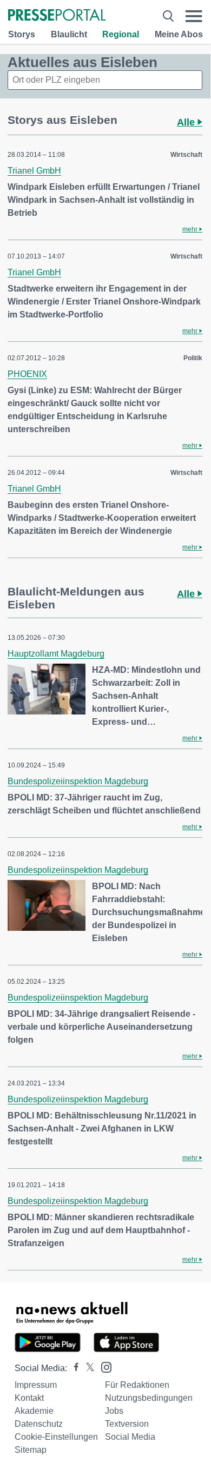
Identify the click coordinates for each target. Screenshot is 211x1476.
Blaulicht (69, 34)
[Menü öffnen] (194, 16)
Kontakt (29, 1397)
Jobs (114, 1410)
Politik (192, 358)
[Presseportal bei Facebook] (73, 1368)
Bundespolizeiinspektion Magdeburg (78, 781)
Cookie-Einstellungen (56, 1436)
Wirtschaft (186, 154)
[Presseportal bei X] (87, 1368)
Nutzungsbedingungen (149, 1397)
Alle (187, 122)
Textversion (127, 1423)
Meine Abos (179, 34)
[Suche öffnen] (168, 16)
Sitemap (31, 1449)
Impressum (36, 1384)
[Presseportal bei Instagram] (103, 1366)
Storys (21, 34)
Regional (120, 34)
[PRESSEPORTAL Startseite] (57, 15)
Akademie (34, 1410)
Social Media (130, 1436)
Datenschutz (39, 1423)
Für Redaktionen (137, 1384)
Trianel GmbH (34, 170)
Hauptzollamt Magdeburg (56, 653)
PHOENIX (27, 374)
